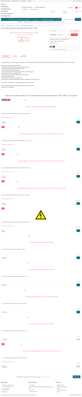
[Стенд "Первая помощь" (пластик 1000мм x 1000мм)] (41, 241)
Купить (75, 34)
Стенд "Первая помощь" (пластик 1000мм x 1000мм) (13, 249)
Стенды (34, 21)
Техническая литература (51, 21)
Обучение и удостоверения (62, 386)
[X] (54, 46)
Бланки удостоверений (27, 21)
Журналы (20, 21)
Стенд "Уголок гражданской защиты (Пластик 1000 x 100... (15, 276)
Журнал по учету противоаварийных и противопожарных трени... (16, 113)
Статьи (58, 19)
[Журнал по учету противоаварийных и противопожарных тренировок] (41, 105)
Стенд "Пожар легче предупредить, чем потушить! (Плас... (14, 303)
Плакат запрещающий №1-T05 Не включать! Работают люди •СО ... (16, 167)
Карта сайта (31, 389)
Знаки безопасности (41, 21)
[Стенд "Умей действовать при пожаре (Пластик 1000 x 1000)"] (21, 39)
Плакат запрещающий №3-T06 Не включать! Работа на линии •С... (16, 194)
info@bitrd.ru (24, 9)
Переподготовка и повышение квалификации (19, 19)
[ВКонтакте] (50, 46)
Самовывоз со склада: (54, 39)
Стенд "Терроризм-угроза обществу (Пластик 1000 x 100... (14, 330)
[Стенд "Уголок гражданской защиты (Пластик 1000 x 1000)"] (41, 268)
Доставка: (52, 41)
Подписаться (76, 376)
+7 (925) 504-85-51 (39, 7)
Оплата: (51, 42)
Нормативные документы (47, 19)
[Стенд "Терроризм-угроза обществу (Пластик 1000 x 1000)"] (40, 323)
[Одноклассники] (52, 46)
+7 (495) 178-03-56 (26, 7)
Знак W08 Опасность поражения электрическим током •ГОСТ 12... (16, 222)
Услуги (35, 19)
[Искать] (43, 12)
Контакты (4, 382)
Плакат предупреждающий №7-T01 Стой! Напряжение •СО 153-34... (17, 140)
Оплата (15, 56)
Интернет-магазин (69, 19)
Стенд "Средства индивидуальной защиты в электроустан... (15, 357)
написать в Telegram (34, 9)
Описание (6, 56)
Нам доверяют (32, 385)
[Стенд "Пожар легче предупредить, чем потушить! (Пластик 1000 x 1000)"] (41, 295)
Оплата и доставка (60, 21)
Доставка (23, 56)
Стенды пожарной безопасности (60, 49)
